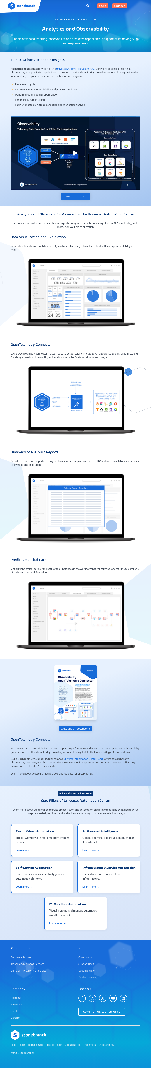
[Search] (88, 6)
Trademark (89, 1044)
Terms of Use (35, 1044)
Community (85, 957)
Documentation (87, 970)
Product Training (87, 977)
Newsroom (17, 1004)
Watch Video (75, 196)
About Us (16, 997)
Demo (102, 6)
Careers (15, 1017)
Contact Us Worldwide (101, 1012)
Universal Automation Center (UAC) (76, 68)
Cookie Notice (72, 1044)
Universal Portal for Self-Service (28, 970)
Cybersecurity (106, 1044)
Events (14, 1011)
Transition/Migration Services (27, 964)
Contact (119, 6)
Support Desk (86, 964)
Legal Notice (18, 1044)
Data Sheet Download (75, 729)
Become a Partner (21, 957)
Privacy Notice (53, 1044)
